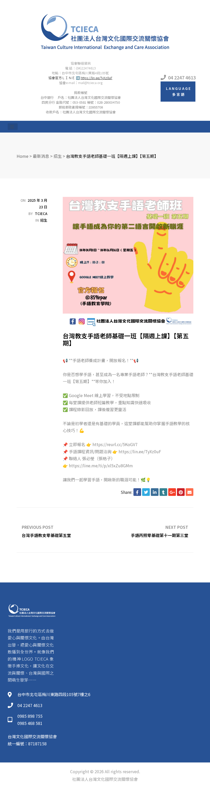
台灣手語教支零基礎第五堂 (61, 530)
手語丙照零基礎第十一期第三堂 (149, 530)
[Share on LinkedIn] (155, 492)
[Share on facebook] (137, 492)
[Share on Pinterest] (181, 492)
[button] (178, 91)
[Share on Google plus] (172, 492)
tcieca (41, 213)
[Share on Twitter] (146, 492)
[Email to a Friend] (189, 492)
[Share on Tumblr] (163, 492)
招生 (43, 220)
